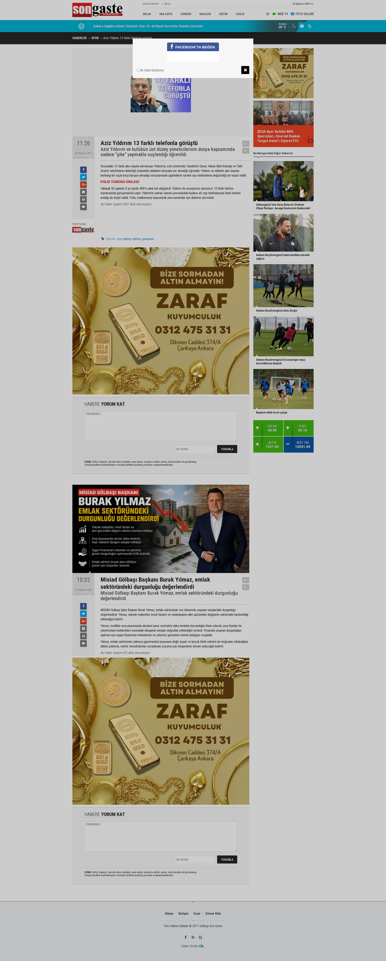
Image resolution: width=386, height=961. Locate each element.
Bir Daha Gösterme (151, 70)
